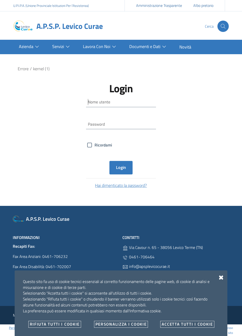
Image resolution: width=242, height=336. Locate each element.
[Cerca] (223, 26)
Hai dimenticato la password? (121, 185)
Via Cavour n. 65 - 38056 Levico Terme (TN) (165, 247)
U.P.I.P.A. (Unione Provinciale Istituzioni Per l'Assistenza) (51, 5)
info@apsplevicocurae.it (149, 266)
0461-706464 (141, 257)
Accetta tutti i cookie (187, 324)
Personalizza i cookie (121, 324)
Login (121, 167)
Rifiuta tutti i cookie (55, 324)
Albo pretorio (203, 5)
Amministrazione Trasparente (159, 5)
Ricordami (103, 145)
